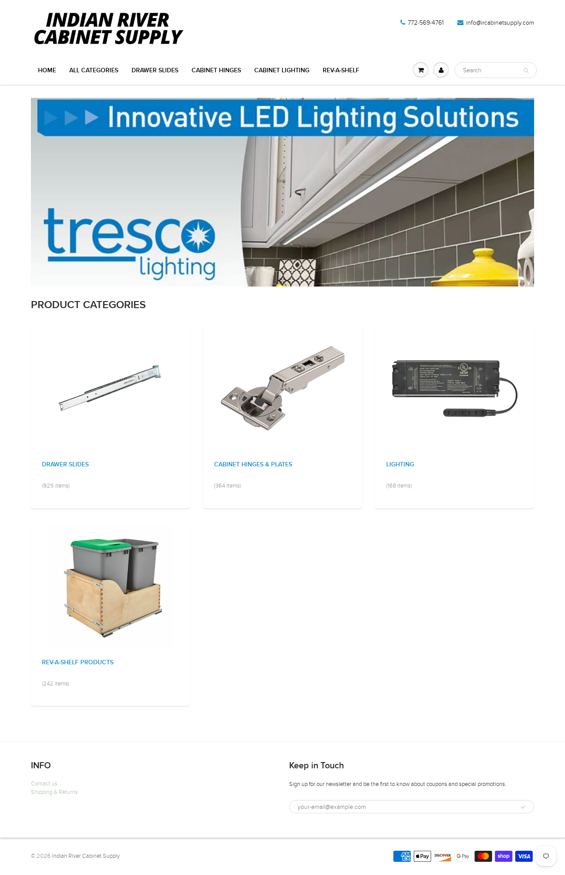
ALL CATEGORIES (93, 70)
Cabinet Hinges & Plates (253, 465)
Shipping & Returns (54, 792)
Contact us (44, 783)
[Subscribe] (523, 807)
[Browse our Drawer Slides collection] (110, 388)
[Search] (526, 70)
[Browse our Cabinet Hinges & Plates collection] (283, 388)
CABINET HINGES (216, 70)
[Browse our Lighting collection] (455, 388)
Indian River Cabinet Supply (86, 856)
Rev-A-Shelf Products (77, 662)
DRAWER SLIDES (155, 70)
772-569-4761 (426, 22)
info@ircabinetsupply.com (500, 22)
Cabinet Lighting (281, 70)
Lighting (400, 465)
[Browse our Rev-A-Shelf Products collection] (110, 586)
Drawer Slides (65, 465)
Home (47, 70)
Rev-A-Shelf (341, 70)
